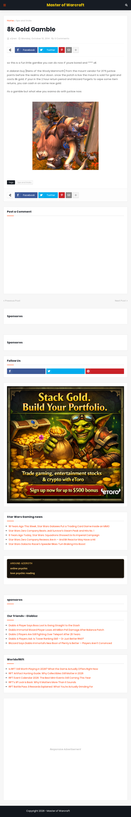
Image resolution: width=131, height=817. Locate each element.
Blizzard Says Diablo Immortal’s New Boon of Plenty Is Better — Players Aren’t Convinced (60, 643)
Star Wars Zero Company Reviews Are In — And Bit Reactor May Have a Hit (52, 539)
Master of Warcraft (65, 5)
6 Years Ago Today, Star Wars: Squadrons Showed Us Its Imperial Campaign (54, 535)
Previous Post (12, 300)
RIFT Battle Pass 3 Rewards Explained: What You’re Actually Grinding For (51, 686)
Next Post (120, 300)
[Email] (69, 50)
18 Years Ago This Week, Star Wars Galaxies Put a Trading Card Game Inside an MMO (59, 526)
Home (10, 20)
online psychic (18, 568)
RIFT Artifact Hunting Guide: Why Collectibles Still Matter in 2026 (46, 673)
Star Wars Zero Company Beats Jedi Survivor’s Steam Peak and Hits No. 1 (51, 530)
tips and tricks (24, 20)
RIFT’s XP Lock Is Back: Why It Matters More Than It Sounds (42, 682)
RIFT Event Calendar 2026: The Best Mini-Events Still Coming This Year (50, 677)
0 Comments (62, 38)
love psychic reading (22, 573)
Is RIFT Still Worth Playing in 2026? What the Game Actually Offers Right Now (53, 669)
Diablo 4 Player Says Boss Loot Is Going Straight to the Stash (44, 625)
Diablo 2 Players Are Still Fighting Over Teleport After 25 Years (44, 634)
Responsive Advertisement (65, 749)
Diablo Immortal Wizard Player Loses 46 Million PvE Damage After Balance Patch (56, 630)
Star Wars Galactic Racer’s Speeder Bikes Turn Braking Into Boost (47, 544)
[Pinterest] (62, 50)
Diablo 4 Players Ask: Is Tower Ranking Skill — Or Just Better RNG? (46, 638)
